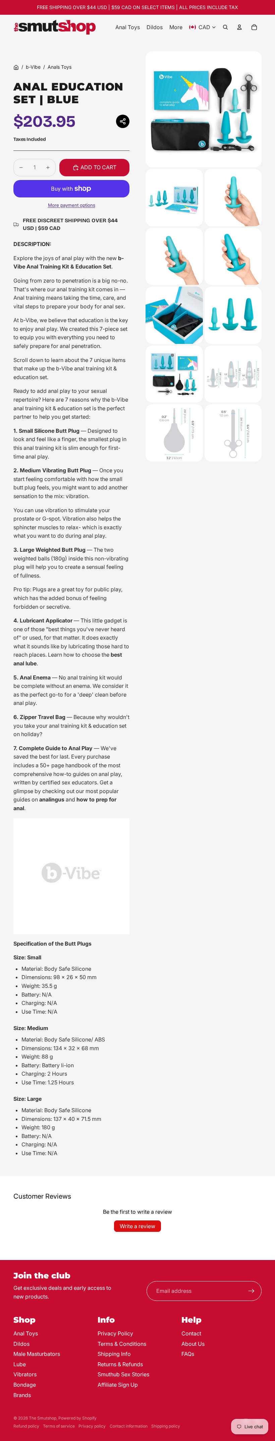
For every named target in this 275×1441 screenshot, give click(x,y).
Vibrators (25, 1374)
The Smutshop (42, 1418)
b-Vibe (33, 67)
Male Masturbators (36, 1353)
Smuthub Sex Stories (123, 1374)
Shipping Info (114, 1353)
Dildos (21, 1343)
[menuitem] (127, 27)
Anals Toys (59, 67)
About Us (193, 1343)
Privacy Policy (115, 1333)
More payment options (71, 205)
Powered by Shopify (77, 1418)
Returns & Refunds (120, 1364)
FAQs (187, 1353)
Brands (22, 1395)
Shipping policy (165, 1426)
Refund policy (26, 1426)
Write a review (137, 1226)
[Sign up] (251, 1291)
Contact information (129, 1426)
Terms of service (59, 1426)
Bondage (24, 1384)
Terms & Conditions (122, 1343)
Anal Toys (25, 1333)
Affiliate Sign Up (118, 1384)
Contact (191, 1333)
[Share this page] (122, 121)
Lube (19, 1364)
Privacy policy (92, 1426)
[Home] (16, 67)
